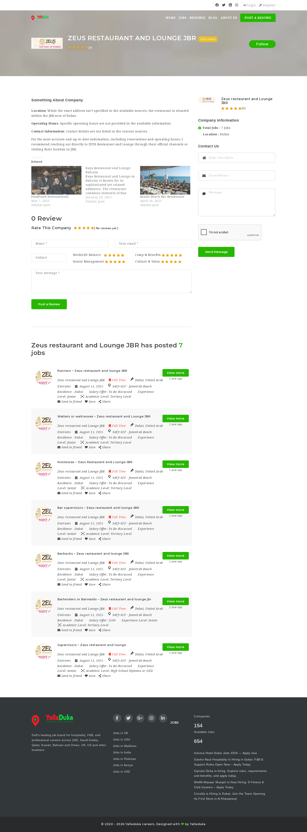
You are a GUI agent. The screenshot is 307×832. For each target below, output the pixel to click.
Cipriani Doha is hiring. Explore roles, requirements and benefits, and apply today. (230, 773)
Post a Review (49, 304)
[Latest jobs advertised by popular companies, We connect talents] (41, 17)
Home (171, 17)
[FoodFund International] (56, 180)
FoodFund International (50, 196)
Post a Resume (258, 17)
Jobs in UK (120, 733)
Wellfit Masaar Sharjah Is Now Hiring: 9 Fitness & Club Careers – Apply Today (229, 784)
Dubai (224, 134)
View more (175, 373)
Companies (202, 716)
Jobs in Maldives (125, 746)
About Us (229, 17)
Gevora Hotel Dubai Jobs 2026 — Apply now (225, 753)
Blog (213, 17)
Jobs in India (122, 752)
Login (251, 5)
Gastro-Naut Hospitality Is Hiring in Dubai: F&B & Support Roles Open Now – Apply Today (228, 762)
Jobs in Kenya (123, 765)
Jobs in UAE (121, 771)
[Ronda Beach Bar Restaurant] (165, 180)
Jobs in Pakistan (124, 758)
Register (269, 5)
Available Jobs (204, 732)
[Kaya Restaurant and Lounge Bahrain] (113, 185)
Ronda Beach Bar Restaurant (162, 196)
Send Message (216, 252)
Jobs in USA (121, 739)
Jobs (182, 17)
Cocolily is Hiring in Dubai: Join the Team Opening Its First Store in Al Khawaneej (229, 796)
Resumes (198, 17)
